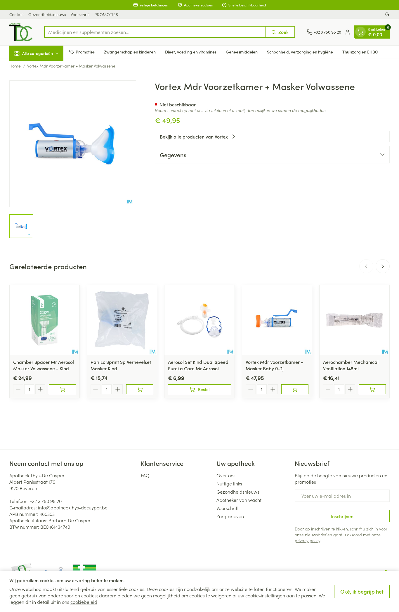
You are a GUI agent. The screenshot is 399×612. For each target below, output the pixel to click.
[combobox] (155, 32)
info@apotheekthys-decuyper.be (72, 507)
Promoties (85, 52)
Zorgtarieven (230, 516)
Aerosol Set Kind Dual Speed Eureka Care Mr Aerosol (198, 365)
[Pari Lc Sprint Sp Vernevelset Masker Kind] (122, 320)
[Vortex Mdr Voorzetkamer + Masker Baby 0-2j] (277, 320)
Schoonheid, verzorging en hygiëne (300, 52)
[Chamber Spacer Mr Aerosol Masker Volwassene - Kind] (44, 320)
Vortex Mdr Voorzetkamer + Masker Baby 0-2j (274, 365)
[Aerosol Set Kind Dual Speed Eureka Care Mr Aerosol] (199, 320)
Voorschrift (80, 14)
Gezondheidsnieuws (47, 14)
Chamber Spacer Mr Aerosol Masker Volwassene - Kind (43, 365)
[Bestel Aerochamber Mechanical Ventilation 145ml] (372, 389)
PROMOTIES (106, 14)
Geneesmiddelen (242, 52)
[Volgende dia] (383, 266)
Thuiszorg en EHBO (360, 52)
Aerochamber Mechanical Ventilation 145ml (351, 365)
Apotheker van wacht (238, 500)
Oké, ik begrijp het (362, 591)
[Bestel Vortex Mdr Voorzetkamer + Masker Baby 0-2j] (294, 389)
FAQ (145, 475)
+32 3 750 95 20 (46, 501)
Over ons (225, 475)
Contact (16, 14)
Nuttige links (229, 483)
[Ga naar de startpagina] (20, 32)
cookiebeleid (83, 602)
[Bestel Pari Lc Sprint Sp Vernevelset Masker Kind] (139, 389)
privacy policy (307, 540)
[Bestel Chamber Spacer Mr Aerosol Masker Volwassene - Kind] (62, 389)
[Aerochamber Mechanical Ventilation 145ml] (354, 320)
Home (15, 66)
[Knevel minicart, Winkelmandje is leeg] (360, 32)
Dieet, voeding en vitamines (190, 52)
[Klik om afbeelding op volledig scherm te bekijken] (73, 144)
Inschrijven (342, 516)
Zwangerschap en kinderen (130, 52)
